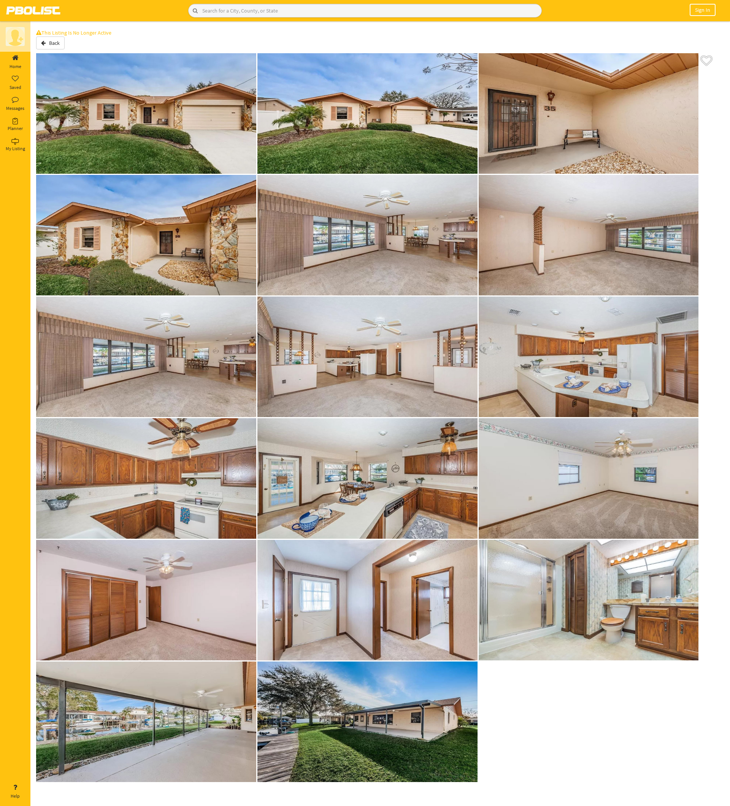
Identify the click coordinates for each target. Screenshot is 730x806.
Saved (15, 87)
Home (15, 66)
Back (53, 43)
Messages (15, 108)
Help (15, 796)
